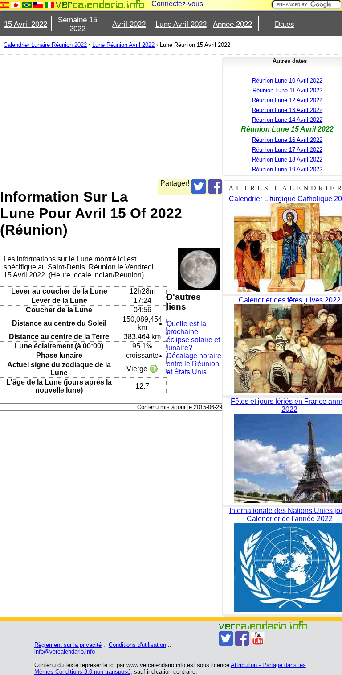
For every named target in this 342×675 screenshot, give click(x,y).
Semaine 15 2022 (77, 24)
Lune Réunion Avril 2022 (123, 44)
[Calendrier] (100, 4)
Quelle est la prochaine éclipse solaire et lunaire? (193, 336)
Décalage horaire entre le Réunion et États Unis (194, 364)
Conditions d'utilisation (137, 645)
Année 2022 (232, 24)
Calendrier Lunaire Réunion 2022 (45, 44)
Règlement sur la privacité (68, 645)
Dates (284, 24)
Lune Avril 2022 (181, 24)
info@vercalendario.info (64, 651)
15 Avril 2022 (25, 24)
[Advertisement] (167, 116)
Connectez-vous (177, 4)
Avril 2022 (129, 24)
